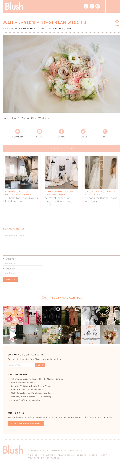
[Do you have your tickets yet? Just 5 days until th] (91, 315)
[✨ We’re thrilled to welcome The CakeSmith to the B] (110, 315)
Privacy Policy (36, 458)
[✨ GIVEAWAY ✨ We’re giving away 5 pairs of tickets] (91, 335)
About (103, 455)
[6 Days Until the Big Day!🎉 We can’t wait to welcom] (13, 335)
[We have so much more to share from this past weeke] (13, 315)
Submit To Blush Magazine (26, 423)
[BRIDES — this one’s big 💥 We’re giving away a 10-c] (52, 315)
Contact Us (53, 458)
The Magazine (48, 455)
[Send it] (114, 54)
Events (93, 455)
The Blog (32, 455)
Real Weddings (66, 455)
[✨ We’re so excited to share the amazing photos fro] (32, 315)
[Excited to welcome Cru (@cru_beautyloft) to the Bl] (32, 335)
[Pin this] (114, 47)
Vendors (81, 455)
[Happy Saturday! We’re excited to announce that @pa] (110, 335)
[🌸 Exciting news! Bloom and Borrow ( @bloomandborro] (52, 335)
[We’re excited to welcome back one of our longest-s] (71, 335)
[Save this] (114, 40)
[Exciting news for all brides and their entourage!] (71, 315)
